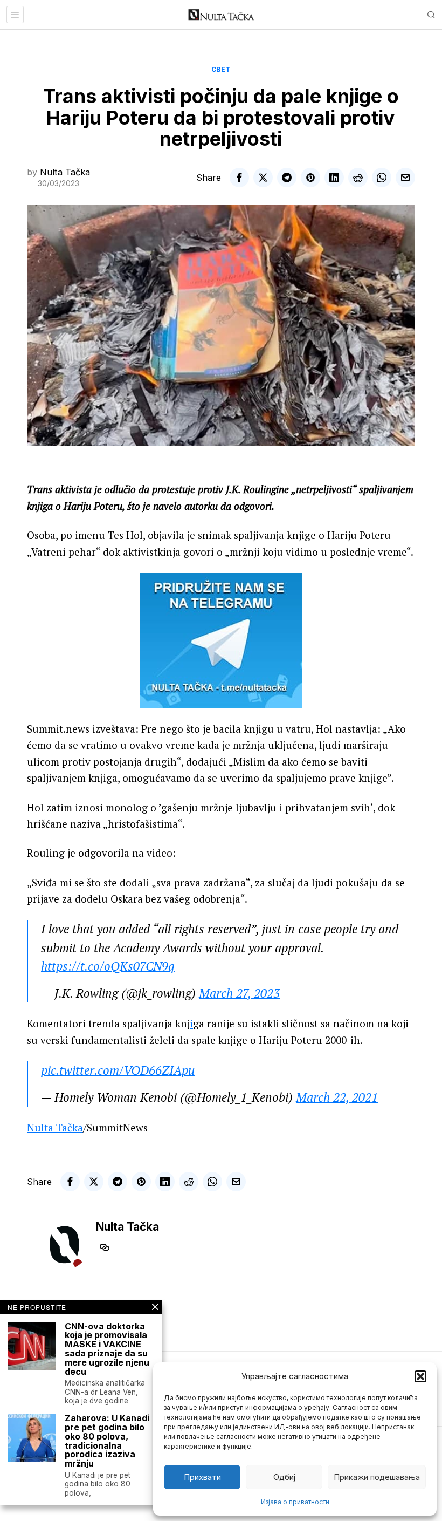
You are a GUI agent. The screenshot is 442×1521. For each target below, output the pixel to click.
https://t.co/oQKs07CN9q (108, 966)
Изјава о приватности (295, 1502)
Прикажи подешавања (377, 1477)
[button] (420, 1376)
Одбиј (284, 1477)
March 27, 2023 (239, 993)
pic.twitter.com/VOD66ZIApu (118, 1070)
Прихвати (202, 1477)
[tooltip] (239, 177)
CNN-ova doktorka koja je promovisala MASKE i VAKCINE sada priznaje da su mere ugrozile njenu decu (107, 1349)
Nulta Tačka (65, 172)
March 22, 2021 (337, 1097)
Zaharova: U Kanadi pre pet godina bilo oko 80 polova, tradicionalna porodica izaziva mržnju (107, 1441)
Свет (221, 69)
